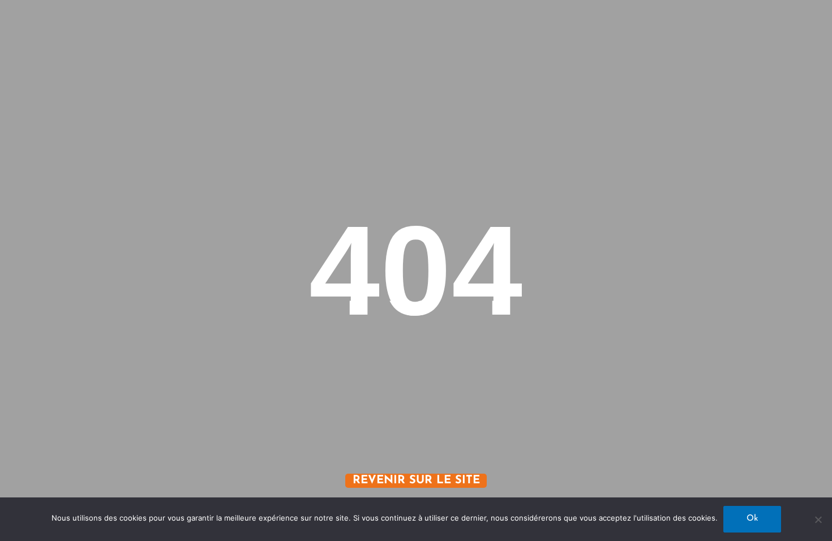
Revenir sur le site (416, 480)
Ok (752, 518)
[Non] (818, 519)
